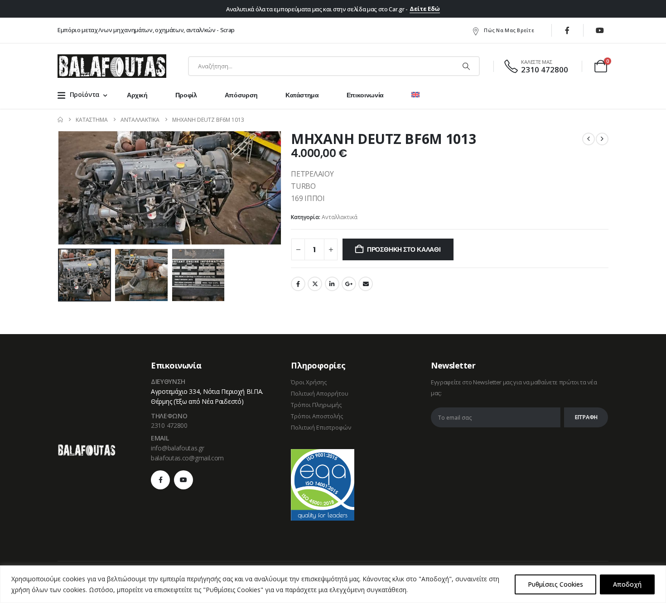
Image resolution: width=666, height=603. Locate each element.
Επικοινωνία (365, 95)
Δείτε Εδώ (425, 9)
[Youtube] (600, 30)
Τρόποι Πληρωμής (316, 405)
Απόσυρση (241, 95)
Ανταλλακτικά (339, 217)
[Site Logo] (112, 66)
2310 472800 (169, 425)
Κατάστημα (302, 95)
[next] (602, 139)
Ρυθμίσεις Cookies (555, 584)
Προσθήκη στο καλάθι (404, 249)
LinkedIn (332, 284)
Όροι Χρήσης (309, 382)
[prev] (588, 139)
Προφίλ (186, 95)
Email (365, 284)
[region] (333, 584)
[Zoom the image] (87, 449)
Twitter (315, 284)
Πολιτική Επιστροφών (321, 427)
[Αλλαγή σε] (415, 95)
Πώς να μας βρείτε (509, 30)
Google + (349, 284)
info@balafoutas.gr (177, 448)
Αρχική (137, 95)
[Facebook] (567, 30)
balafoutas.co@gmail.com (187, 458)
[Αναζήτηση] (466, 66)
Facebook (298, 284)
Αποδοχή (627, 584)
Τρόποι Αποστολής (317, 416)
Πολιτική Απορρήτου (319, 393)
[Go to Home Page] (60, 119)
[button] (60, 188)
